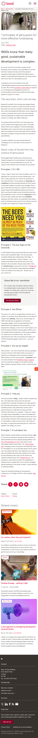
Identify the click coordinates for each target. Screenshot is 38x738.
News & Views (9, 9)
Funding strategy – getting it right (14, 583)
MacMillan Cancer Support (25, 360)
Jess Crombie (18, 541)
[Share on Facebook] (10, 484)
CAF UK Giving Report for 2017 (10, 442)
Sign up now (7, 722)
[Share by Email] (26, 484)
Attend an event (6, 690)
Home (2, 9)
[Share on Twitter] (15, 484)
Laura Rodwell (17, 633)
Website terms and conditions (22, 727)
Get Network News (12, 300)
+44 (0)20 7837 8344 (10, 678)
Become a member (7, 688)
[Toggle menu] (35, 3)
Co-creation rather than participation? (15, 537)
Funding (14, 496)
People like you (25, 457)
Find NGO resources (7, 693)
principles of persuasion (22, 87)
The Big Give (32, 266)
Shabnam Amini (11, 45)
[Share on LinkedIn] (21, 484)
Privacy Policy (5, 727)
